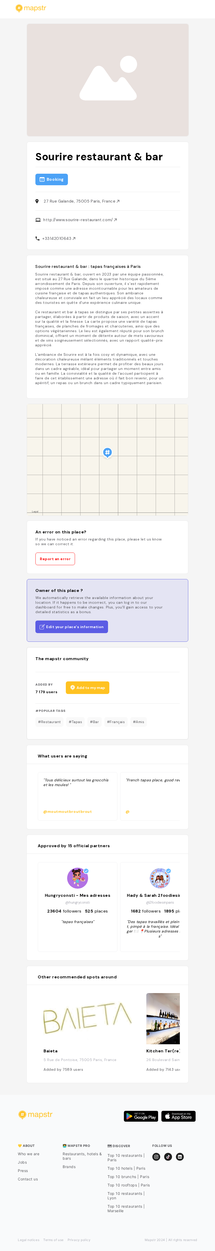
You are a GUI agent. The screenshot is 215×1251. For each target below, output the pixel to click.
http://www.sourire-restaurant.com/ (78, 219)
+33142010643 (57, 238)
